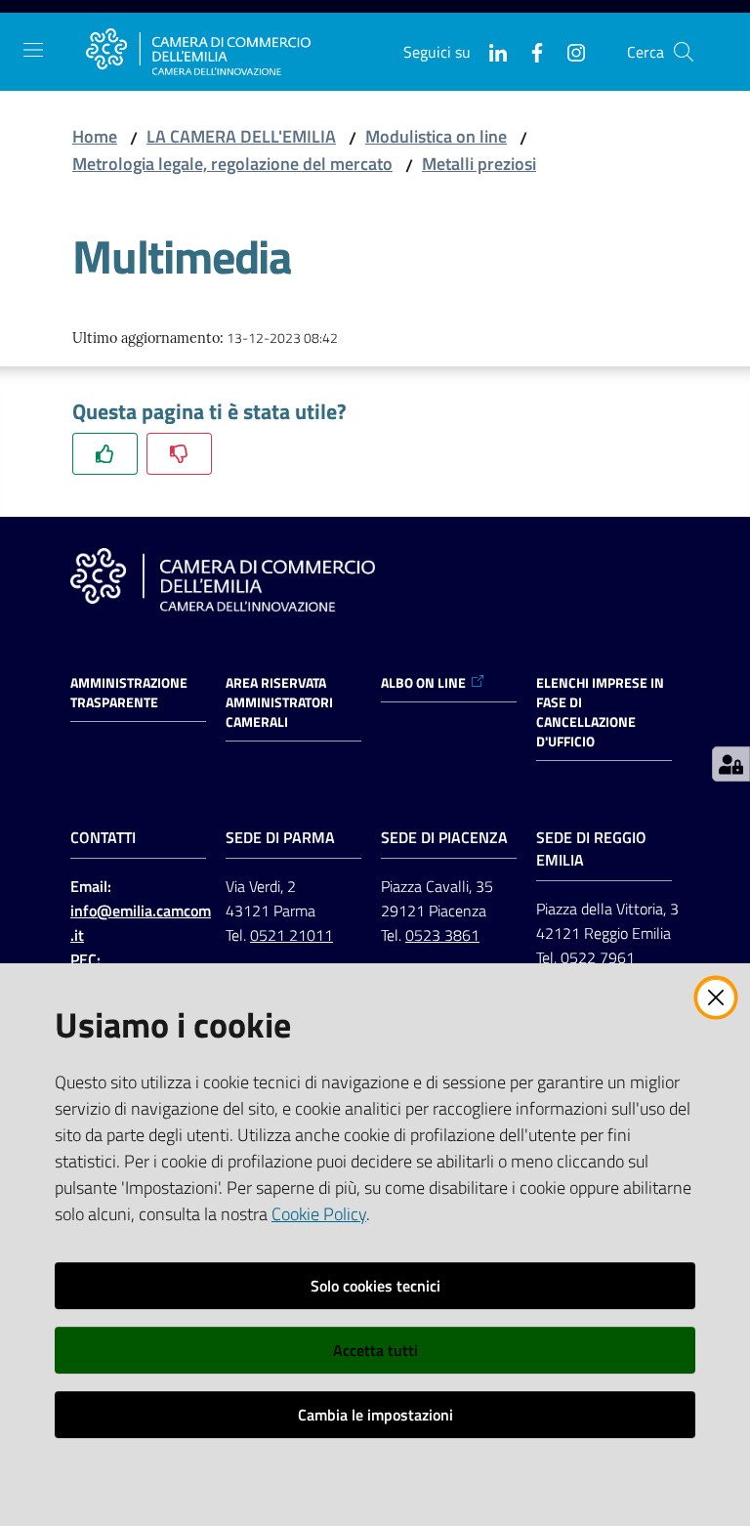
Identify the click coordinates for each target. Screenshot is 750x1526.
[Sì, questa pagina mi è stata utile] (105, 454)
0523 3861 (442, 935)
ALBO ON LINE (423, 683)
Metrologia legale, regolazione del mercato (232, 163)
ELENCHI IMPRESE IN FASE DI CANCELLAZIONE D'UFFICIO (600, 712)
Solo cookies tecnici (375, 1285)
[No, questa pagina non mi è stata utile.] (179, 454)
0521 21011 (291, 935)
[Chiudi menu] (679, 39)
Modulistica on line (436, 136)
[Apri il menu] (33, 50)
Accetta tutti (375, 1350)
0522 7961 (598, 957)
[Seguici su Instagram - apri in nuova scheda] (568, 51)
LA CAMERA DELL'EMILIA (241, 136)
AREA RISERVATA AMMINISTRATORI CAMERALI (279, 702)
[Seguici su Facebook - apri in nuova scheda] (529, 51)
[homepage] (198, 51)
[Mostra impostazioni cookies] (731, 764)
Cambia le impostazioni (375, 1414)
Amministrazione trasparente (129, 692)
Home (94, 136)
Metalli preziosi (479, 163)
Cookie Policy (318, 1214)
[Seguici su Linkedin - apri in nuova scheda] (490, 51)
